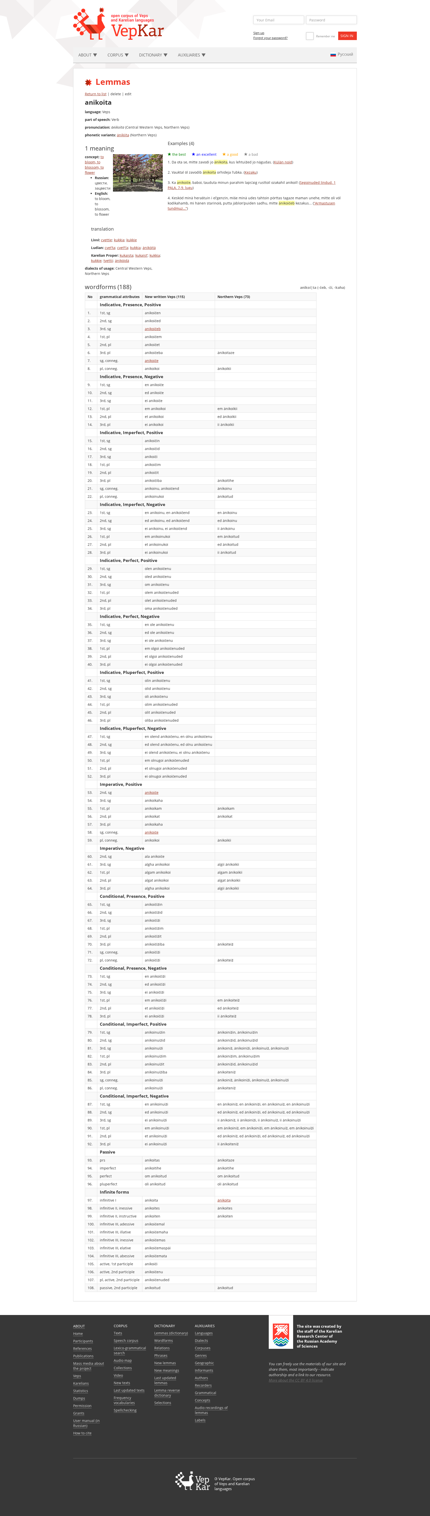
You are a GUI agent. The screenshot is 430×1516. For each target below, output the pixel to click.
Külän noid (283, 162)
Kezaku (251, 172)
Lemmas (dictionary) (171, 1333)
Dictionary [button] (151, 55)
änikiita (123, 135)
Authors (201, 1377)
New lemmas (165, 1363)
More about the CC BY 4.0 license (296, 1380)
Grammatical (205, 1392)
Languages (204, 1333)
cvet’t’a (122, 247)
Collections (123, 1367)
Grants (78, 1413)
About (79, 1326)
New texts (122, 1382)
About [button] (85, 55)
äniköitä (149, 247)
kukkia (119, 240)
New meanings (166, 1370)
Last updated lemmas (165, 1380)
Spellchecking (125, 1410)
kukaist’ (141, 255)
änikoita (224, 1200)
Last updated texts (129, 1390)
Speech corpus (126, 1340)
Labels (200, 1420)
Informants (204, 1370)
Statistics (80, 1390)
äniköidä (122, 260)
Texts (118, 1333)
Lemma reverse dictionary (167, 1393)
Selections (162, 1402)
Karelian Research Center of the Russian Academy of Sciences (319, 1339)
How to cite (82, 1433)
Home (78, 1333)
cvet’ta (110, 247)
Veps (77, 1375)
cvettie (106, 240)
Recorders (203, 1385)
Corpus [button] (116, 55)
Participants (83, 1341)
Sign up (258, 33)
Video (118, 1375)
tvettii (108, 260)
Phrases (160, 1355)
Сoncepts (202, 1400)
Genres (201, 1355)
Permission (82, 1405)
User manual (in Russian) (86, 1423)
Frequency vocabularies (124, 1400)
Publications (83, 1356)
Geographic (204, 1363)
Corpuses (203, 1348)
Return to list (96, 94)
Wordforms (163, 1340)
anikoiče (152, 360)
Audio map (123, 1360)
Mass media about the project (88, 1366)
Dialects (201, 1340)
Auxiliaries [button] (189, 55)
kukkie (131, 240)
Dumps (79, 1398)
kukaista (126, 255)
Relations (162, 1348)
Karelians (81, 1383)
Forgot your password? (270, 38)
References (82, 1348)
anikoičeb (153, 328)
